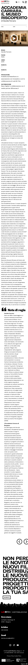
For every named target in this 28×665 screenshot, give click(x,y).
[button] (23, 2)
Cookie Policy (17, 656)
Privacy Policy (10, 656)
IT (18, 2)
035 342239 (4, 630)
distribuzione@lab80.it (7, 638)
